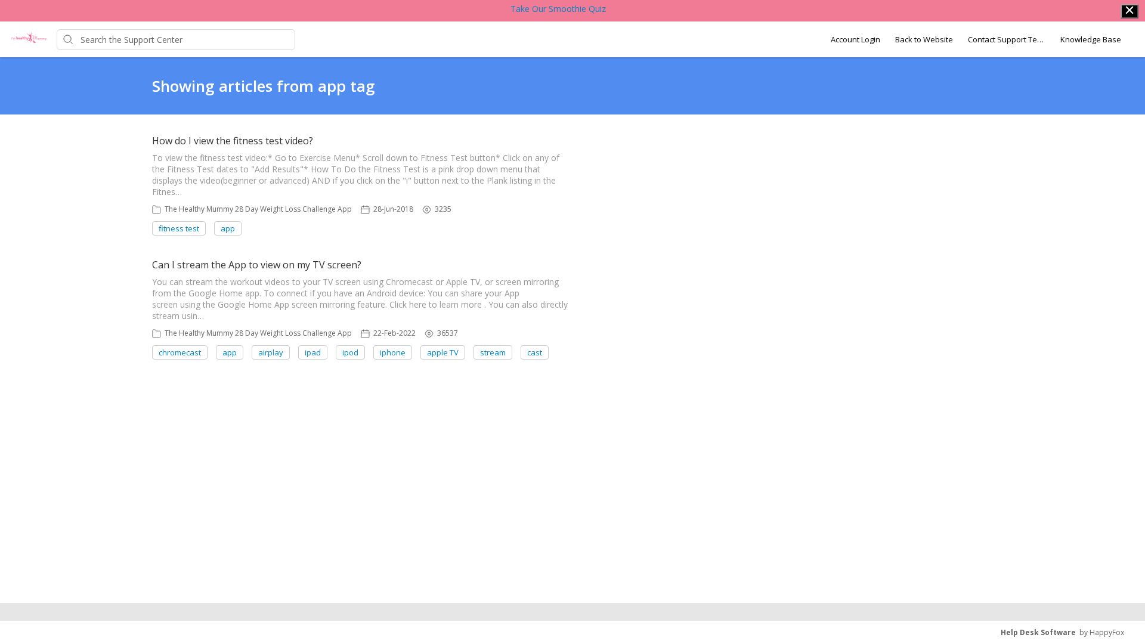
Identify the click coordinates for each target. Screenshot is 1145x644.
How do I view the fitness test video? (232, 140)
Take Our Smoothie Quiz (558, 8)
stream (493, 352)
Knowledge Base (1090, 39)
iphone (393, 352)
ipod (350, 352)
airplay (270, 352)
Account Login (855, 39)
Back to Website (924, 39)
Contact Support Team (1006, 39)
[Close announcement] (1129, 11)
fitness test (179, 228)
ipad (313, 352)
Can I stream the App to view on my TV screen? (256, 264)
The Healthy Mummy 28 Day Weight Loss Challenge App (258, 209)
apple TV (443, 352)
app (228, 228)
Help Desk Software (1038, 632)
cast (534, 352)
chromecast (180, 352)
